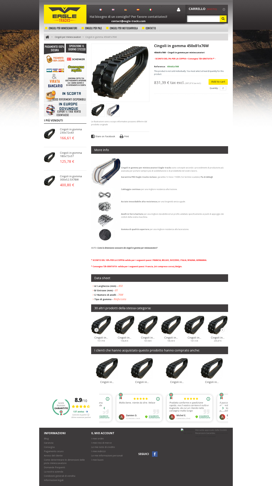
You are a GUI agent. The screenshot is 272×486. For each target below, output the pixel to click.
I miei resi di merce (101, 442)
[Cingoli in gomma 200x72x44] (194, 324)
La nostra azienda (53, 471)
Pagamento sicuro (54, 451)
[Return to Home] (47, 36)
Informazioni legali (53, 480)
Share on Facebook (105, 136)
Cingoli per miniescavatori (68, 36)
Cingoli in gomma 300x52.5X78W (71, 177)
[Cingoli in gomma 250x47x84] (177, 368)
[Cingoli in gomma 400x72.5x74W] (107, 368)
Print (126, 136)
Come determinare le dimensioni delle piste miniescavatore (64, 461)
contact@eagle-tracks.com (128, 21)
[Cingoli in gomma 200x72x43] (171, 324)
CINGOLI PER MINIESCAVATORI (63, 28)
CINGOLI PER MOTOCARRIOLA (124, 28)
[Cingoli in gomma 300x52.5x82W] (212, 368)
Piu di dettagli (207, 177)
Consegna (49, 447)
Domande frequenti (54, 467)
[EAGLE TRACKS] (65, 14)
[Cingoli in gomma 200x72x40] (101, 324)
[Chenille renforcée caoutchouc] (50, 134)
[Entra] (178, 10)
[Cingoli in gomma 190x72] (124, 324)
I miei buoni (97, 459)
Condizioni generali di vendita (59, 475)
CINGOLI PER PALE (93, 28)
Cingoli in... (101, 337)
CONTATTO (151, 28)
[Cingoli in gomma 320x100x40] (142, 368)
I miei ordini (97, 438)
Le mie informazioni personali (107, 455)
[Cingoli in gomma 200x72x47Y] (218, 324)
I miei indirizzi (98, 451)
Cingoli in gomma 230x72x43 (71, 130)
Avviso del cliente (53, 455)
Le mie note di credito (103, 447)
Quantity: (214, 88)
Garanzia (48, 442)
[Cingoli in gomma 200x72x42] (148, 324)
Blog (46, 438)
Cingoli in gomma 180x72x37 (71, 154)
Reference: (160, 66)
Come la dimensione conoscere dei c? (127, 248)
